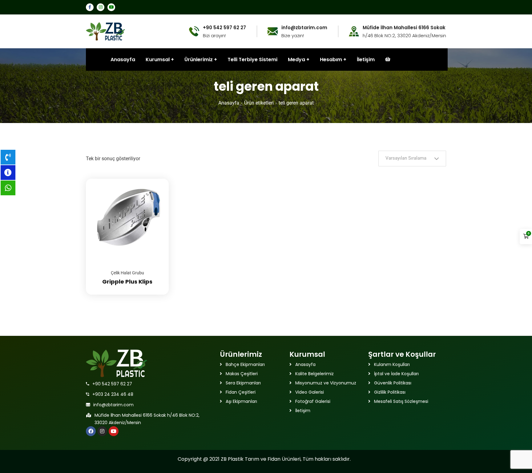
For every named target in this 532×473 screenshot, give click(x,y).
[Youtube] (114, 431)
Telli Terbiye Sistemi (252, 59)
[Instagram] (102, 431)
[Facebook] (91, 431)
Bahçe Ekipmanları (245, 364)
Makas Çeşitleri (242, 374)
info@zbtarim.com (113, 405)
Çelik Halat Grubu (127, 272)
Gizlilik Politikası (389, 392)
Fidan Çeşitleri (241, 392)
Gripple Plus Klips (127, 281)
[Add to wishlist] (156, 194)
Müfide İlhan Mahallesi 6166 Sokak (404, 28)
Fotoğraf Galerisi (312, 401)
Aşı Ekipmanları (241, 401)
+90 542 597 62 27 (112, 384)
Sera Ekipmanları (243, 383)
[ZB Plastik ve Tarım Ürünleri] (105, 31)
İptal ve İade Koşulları (396, 374)
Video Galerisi (309, 392)
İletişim (366, 59)
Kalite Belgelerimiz (314, 374)
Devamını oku (156, 179)
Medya (296, 59)
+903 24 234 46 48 (112, 394)
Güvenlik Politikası (392, 383)
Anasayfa (228, 103)
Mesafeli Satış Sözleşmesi (401, 401)
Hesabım (331, 59)
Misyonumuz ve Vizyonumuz (325, 383)
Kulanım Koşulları (392, 364)
